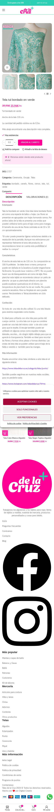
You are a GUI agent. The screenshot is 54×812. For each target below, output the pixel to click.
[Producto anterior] (44, 93)
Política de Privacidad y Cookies (35, 423)
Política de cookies (14, 423)
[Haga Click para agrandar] (7, 67)
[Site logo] (27, 10)
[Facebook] (27, 591)
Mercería (7, 686)
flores (30, 184)
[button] (5, 433)
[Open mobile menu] (3, 10)
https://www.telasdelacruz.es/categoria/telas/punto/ (25, 369)
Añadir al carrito (30, 142)
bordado (15, 184)
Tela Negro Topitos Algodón (39, 438)
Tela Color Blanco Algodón (14, 438)
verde (4, 187)
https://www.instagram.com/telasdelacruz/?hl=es (23, 384)
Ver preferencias (27, 417)
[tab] (14, 196)
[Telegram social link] (24, 191)
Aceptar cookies (27, 402)
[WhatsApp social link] (19, 191)
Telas (33, 178)
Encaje (26, 178)
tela (43, 184)
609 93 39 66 (42, 3)
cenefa (24, 184)
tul (48, 184)
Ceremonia (17, 178)
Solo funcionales (27, 410)
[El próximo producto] (50, 93)
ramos (37, 184)
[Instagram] (27, 649)
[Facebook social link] (15, 191)
